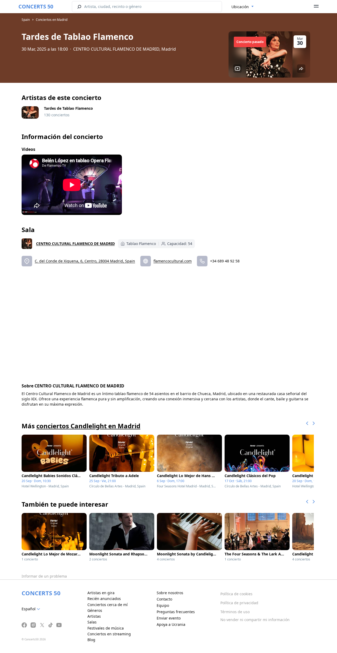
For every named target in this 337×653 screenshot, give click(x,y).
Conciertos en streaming (109, 633)
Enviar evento (169, 618)
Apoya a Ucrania (171, 624)
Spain (26, 19)
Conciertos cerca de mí (107, 604)
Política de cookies (236, 593)
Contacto (164, 599)
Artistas (94, 616)
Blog (91, 639)
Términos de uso (235, 611)
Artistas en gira (101, 592)
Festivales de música (105, 628)
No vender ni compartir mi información (255, 619)
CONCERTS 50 (35, 6)
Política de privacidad (239, 602)
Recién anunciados (104, 598)
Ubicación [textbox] (240, 6)
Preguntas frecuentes (176, 611)
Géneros (94, 610)
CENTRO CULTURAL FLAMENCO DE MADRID (75, 243)
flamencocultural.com (172, 260)
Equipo (163, 605)
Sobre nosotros (170, 592)
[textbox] (32, 609)
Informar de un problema (44, 576)
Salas (92, 622)
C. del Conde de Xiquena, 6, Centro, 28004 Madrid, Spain (85, 260)
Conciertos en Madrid (51, 19)
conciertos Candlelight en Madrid (88, 425)
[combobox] (242, 7)
